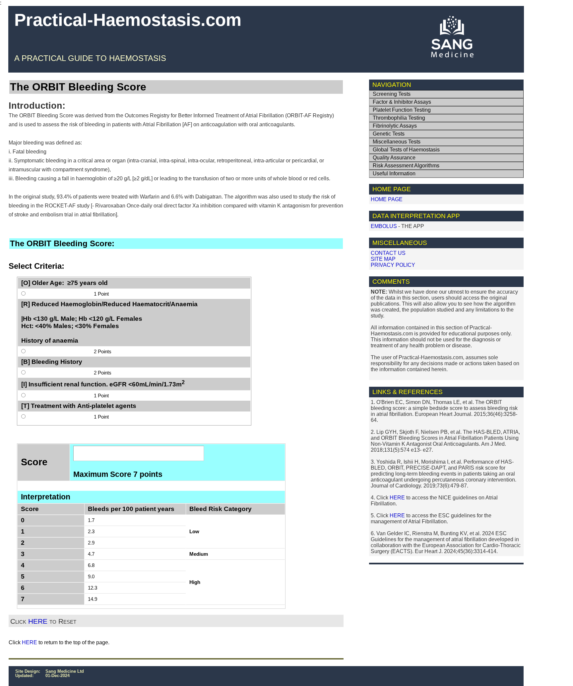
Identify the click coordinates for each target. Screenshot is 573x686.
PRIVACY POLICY (393, 265)
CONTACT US (388, 253)
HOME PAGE (387, 199)
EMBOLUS (384, 226)
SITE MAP (383, 259)
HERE (37, 621)
